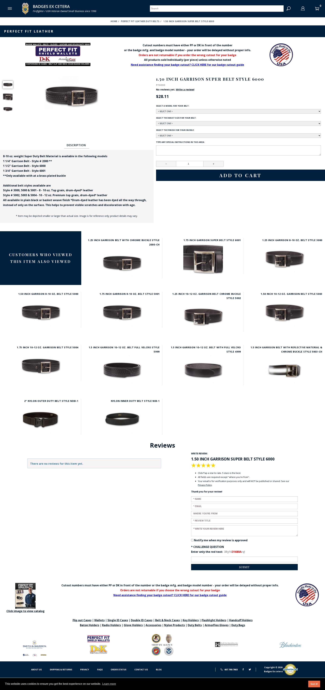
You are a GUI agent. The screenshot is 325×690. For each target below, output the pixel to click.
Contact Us (141, 669)
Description (76, 145)
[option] (8, 85)
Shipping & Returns (61, 669)
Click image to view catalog (25, 611)
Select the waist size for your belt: (176, 118)
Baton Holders (89, 625)
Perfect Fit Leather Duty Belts (140, 21)
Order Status (118, 669)
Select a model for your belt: (172, 106)
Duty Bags (238, 625)
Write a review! (185, 89)
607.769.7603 (231, 669)
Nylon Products (174, 625)
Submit (244, 567)
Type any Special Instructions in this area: (180, 142)
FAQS (100, 669)
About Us (36, 669)
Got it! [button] (314, 684)
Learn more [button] (109, 683)
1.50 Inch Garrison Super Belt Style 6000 (188, 21)
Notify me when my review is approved (220, 540)
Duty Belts (195, 625)
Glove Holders (133, 625)
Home (114, 21)
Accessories (153, 625)
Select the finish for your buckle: (175, 130)
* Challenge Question (207, 547)
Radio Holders (111, 625)
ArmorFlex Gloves (217, 625)
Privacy (84, 669)
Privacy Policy (205, 485)
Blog (159, 669)
